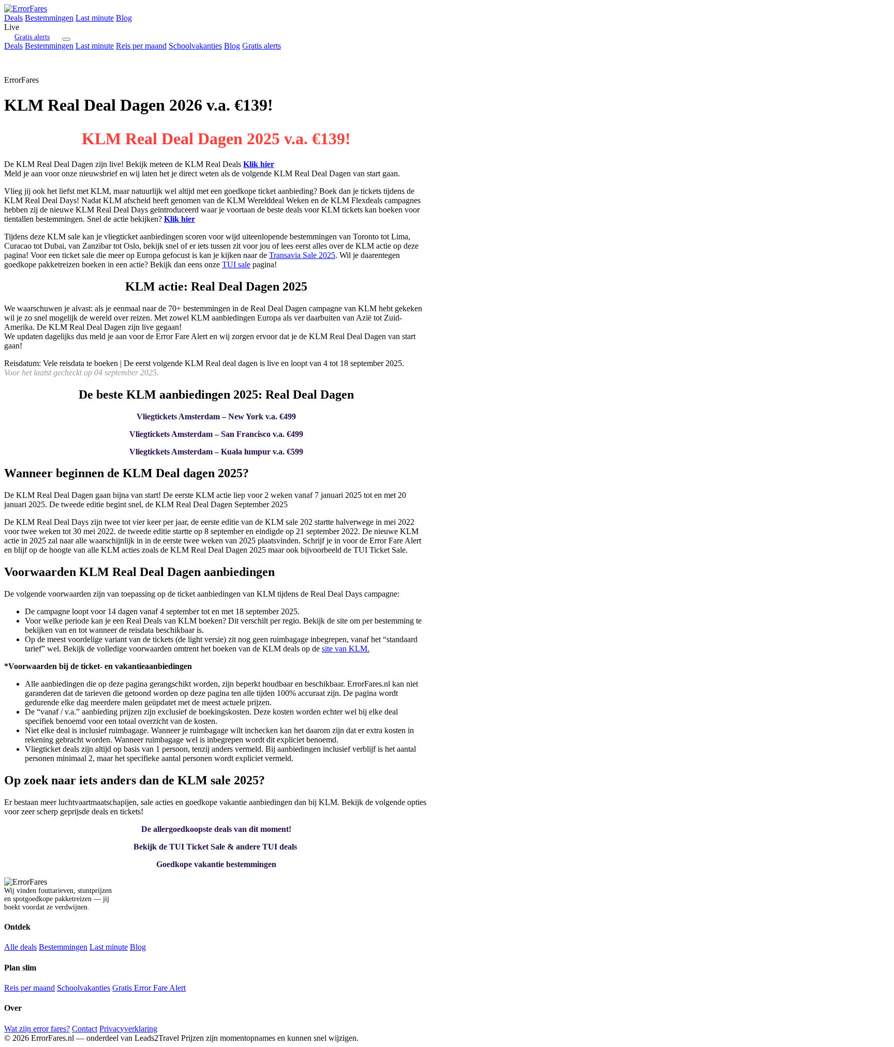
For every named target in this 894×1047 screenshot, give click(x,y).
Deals (13, 17)
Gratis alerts (32, 37)
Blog (124, 17)
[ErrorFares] (25, 8)
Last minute (95, 17)
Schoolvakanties (195, 45)
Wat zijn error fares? (37, 1028)
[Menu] (66, 39)
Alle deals (20, 947)
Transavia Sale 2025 (302, 255)
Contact (84, 1028)
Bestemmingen (49, 17)
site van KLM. (345, 648)
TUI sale (236, 264)
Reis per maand (141, 45)
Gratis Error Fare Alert (149, 987)
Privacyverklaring (128, 1028)
